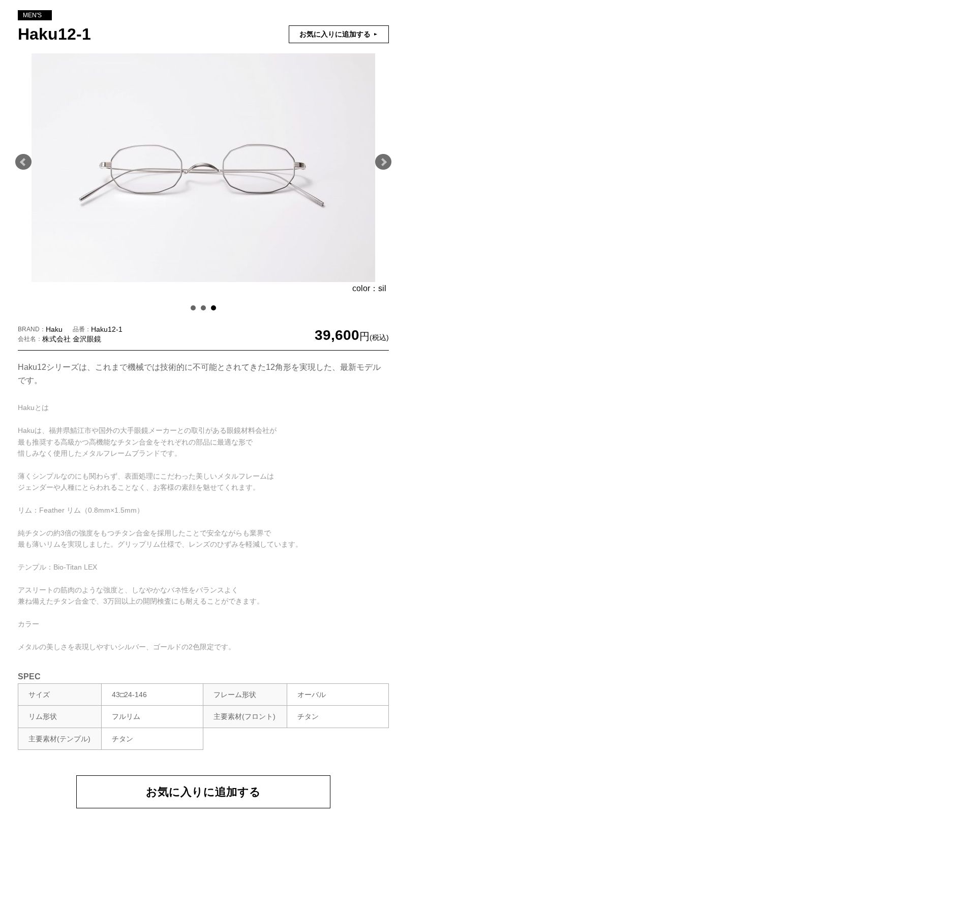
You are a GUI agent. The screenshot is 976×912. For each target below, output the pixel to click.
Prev (23, 162)
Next (383, 162)
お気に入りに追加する (203, 791)
